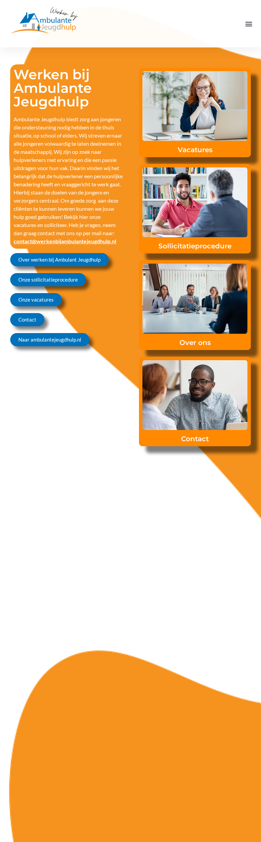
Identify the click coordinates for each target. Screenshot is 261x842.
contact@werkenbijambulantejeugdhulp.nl (65, 241)
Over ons (195, 342)
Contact (195, 439)
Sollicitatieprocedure (194, 246)
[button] (248, 23)
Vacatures (195, 150)
